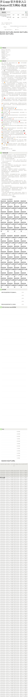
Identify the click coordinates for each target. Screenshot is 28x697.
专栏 (13, 17)
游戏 (18, 14)
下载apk (4, 26)
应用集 (23, 14)
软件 (13, 14)
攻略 (18, 17)
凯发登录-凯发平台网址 (9, 17)
